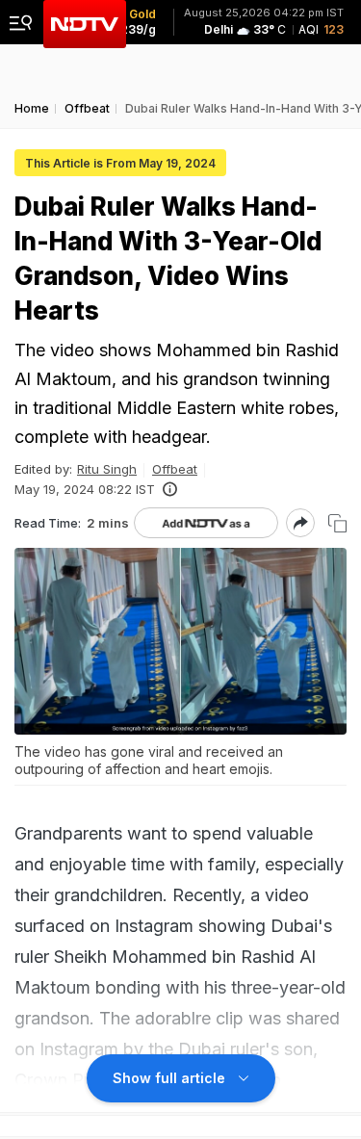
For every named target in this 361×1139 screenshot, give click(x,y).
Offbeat (174, 469)
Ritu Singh (107, 469)
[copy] (337, 523)
